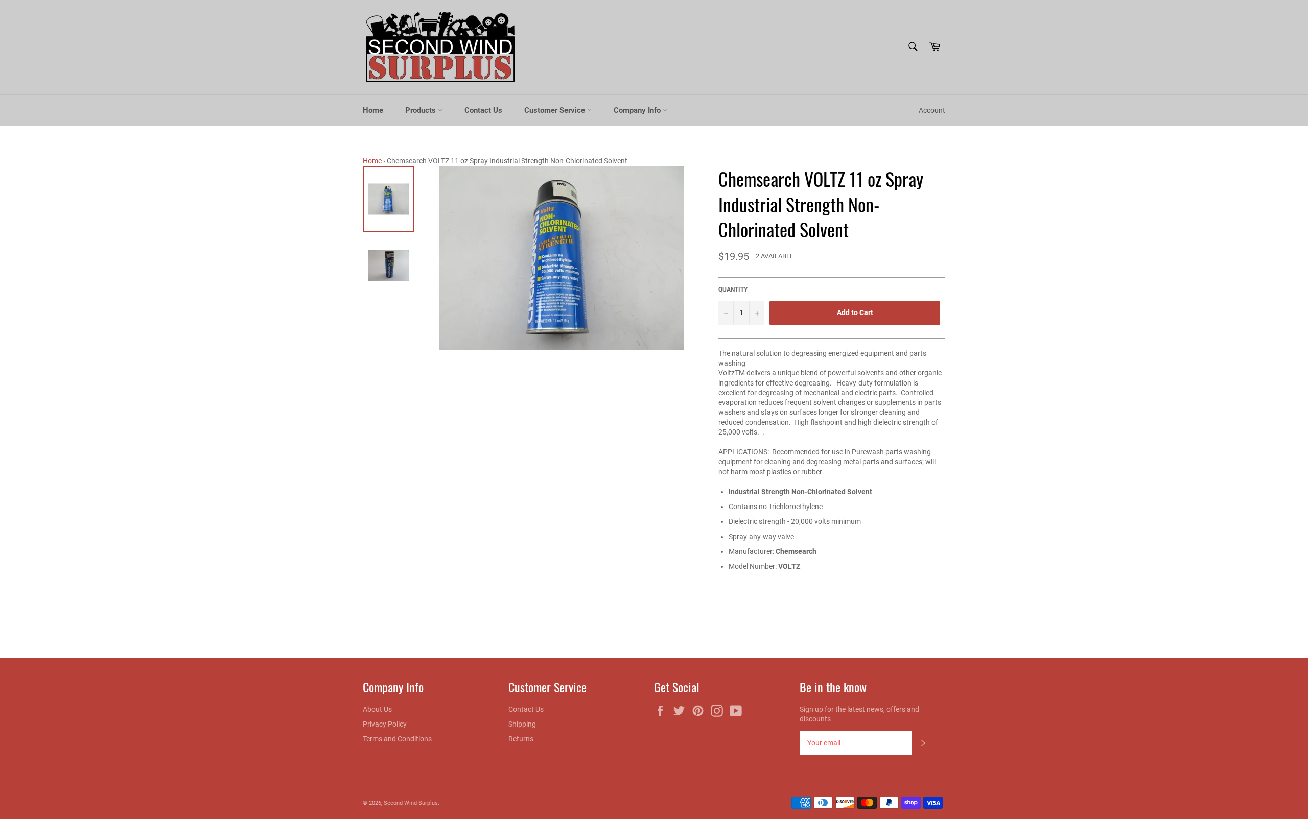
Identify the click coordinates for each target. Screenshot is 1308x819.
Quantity (733, 289)
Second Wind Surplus (411, 803)
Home (373, 110)
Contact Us (483, 110)
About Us (377, 709)
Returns (520, 739)
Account (932, 110)
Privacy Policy (385, 724)
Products (421, 110)
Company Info (638, 110)
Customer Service (555, 110)
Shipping (522, 724)
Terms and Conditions (397, 739)
